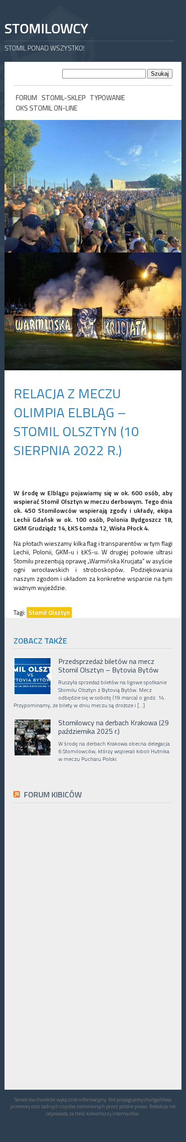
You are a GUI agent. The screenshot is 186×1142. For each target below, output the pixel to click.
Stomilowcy (46, 28)
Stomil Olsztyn (49, 612)
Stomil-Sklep (63, 97)
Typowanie (107, 97)
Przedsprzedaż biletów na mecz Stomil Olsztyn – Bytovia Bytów (108, 665)
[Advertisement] (81, 1013)
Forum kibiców (53, 794)
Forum (26, 97)
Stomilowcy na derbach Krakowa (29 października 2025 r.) (113, 727)
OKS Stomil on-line (47, 108)
